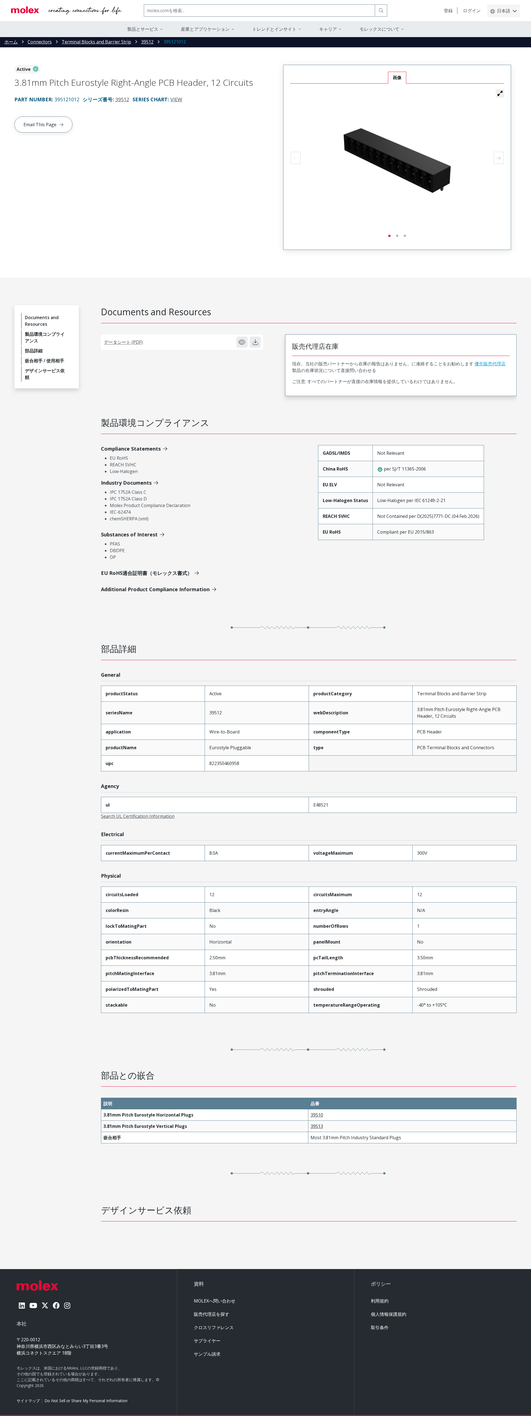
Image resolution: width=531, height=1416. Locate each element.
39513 (317, 1126)
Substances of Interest (129, 534)
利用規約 (380, 1301)
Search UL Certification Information (138, 816)
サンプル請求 (207, 1354)
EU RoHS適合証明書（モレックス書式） (146, 573)
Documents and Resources (42, 320)
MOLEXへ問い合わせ (214, 1301)
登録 (448, 10)
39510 (317, 1115)
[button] (500, 93)
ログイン (472, 10)
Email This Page (40, 125)
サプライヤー (207, 1341)
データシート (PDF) (123, 342)
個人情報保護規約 (388, 1314)
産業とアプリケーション (205, 29)
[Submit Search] (381, 10)
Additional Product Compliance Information (155, 589)
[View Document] (242, 342)
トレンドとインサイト (274, 29)
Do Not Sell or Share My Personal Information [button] (86, 1400)
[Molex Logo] (66, 10)
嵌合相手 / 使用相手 (44, 361)
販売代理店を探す (211, 1314)
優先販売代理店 (490, 364)
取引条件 (380, 1327)
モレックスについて (379, 29)
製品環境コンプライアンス (45, 337)
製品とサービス (142, 29)
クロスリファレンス (214, 1327)
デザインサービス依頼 (45, 374)
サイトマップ (28, 1400)
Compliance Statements (131, 448)
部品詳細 (34, 351)
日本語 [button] (503, 11)
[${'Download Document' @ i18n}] (255, 342)
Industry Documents (126, 482)
